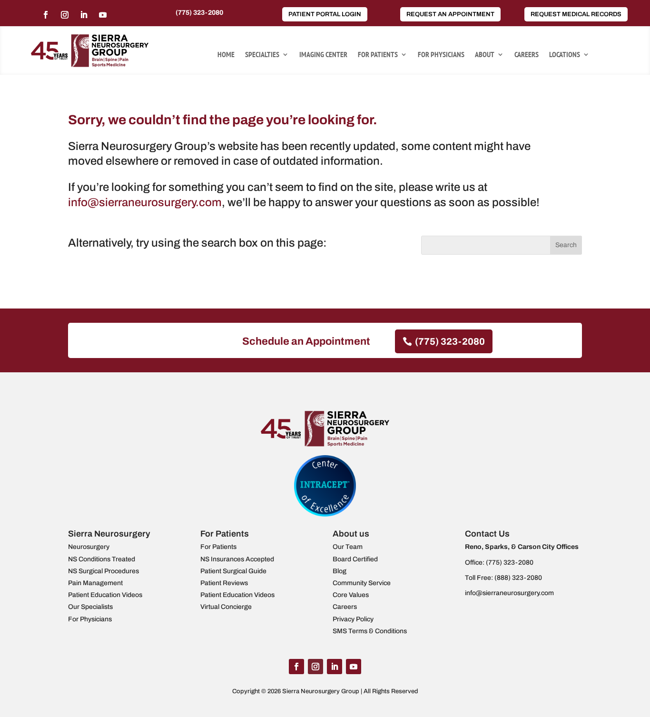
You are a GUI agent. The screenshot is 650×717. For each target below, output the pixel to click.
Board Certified (355, 559)
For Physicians (441, 55)
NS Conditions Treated (101, 559)
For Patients (378, 55)
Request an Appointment (450, 14)
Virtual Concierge (226, 606)
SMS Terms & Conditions (370, 631)
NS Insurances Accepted (237, 559)
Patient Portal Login (324, 14)
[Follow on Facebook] (45, 14)
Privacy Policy (353, 619)
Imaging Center (323, 55)
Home (226, 55)
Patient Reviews (224, 583)
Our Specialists (90, 606)
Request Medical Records (576, 14)
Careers (526, 55)
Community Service (362, 583)
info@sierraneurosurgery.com (145, 202)
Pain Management (95, 583)
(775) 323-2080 (199, 12)
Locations (564, 55)
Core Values (351, 594)
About (484, 55)
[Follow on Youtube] (102, 14)
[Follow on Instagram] (64, 14)
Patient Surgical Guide (233, 571)
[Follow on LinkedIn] (83, 14)
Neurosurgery (88, 546)
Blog (339, 571)
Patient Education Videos (105, 594)
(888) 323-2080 (518, 577)
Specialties (262, 55)
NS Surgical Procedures (103, 571)
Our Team (348, 546)
